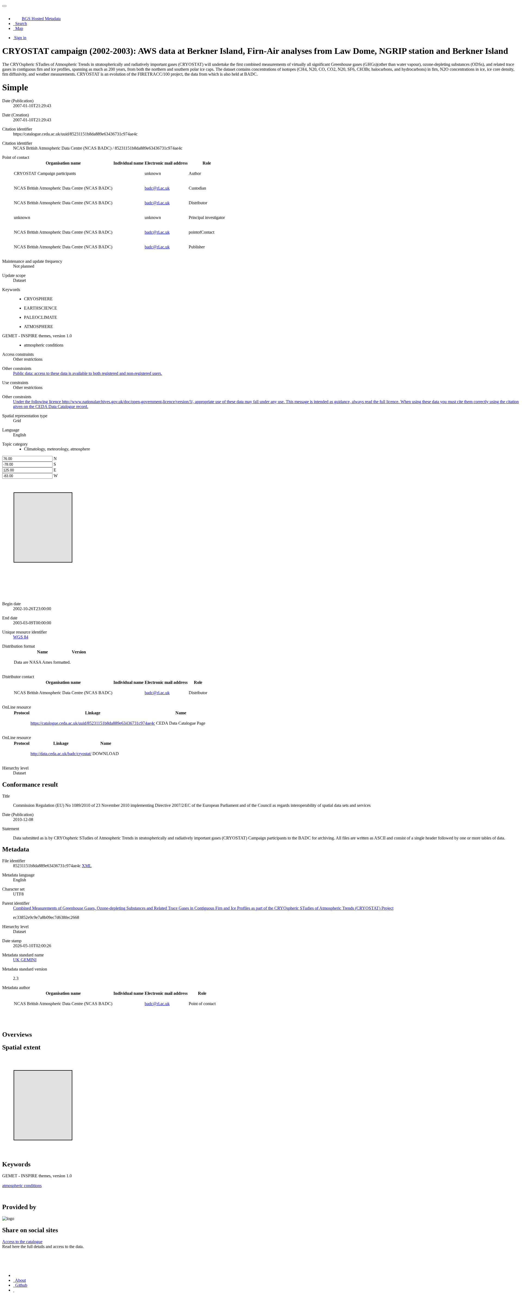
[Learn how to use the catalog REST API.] (13, 1290)
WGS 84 (20, 637)
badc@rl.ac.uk (157, 188)
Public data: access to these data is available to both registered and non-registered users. (87, 373)
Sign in (20, 37)
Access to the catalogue (22, 1241)
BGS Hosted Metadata (41, 18)
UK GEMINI (24, 960)
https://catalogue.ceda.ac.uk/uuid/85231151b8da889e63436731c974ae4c (92, 723)
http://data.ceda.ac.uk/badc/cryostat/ (60, 753)
